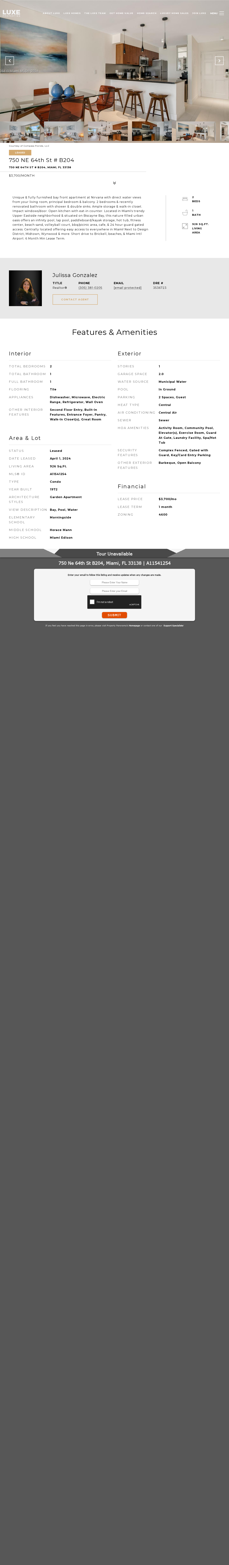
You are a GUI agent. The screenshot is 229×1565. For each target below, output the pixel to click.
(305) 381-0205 (90, 287)
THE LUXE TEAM (95, 13)
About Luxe (51, 13)
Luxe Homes (72, 13)
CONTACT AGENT (75, 299)
